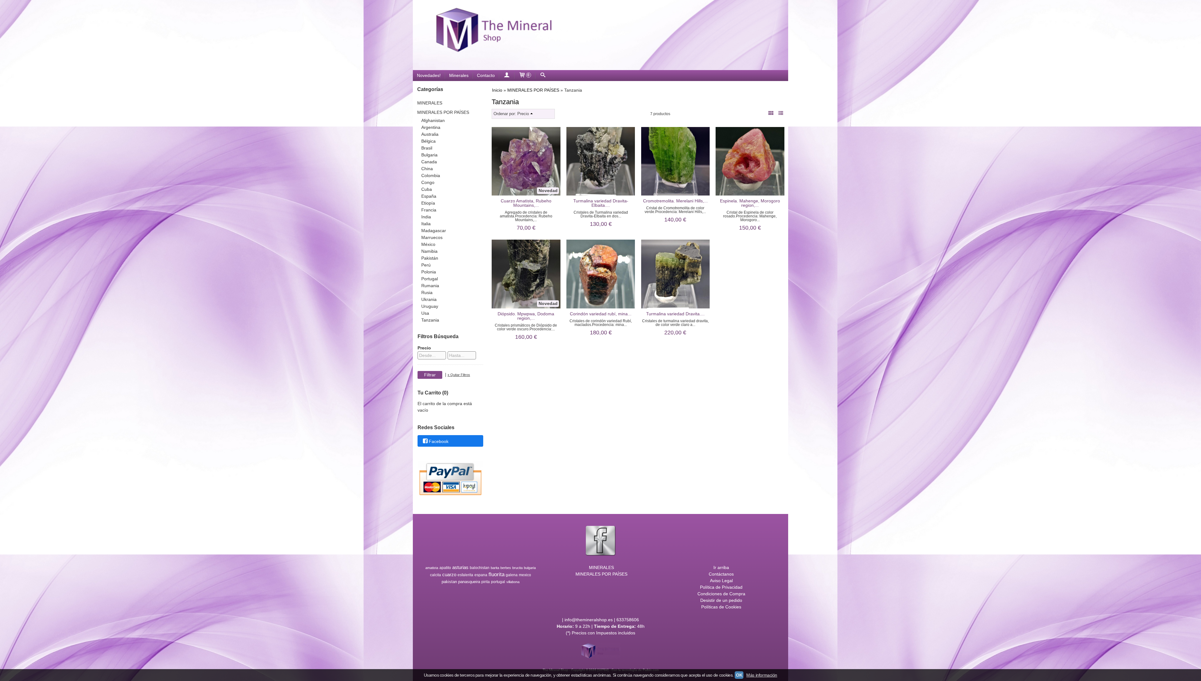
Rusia (427, 292)
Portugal (429, 278)
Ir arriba (721, 567)
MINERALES (429, 102)
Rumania (430, 285)
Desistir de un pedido (721, 600)
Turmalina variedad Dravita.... (675, 313)
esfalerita (465, 575)
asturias (460, 567)
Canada (429, 161)
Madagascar (433, 230)
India (426, 216)
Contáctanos (721, 574)
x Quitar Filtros (459, 375)
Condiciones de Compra (721, 593)
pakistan (449, 581)
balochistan (479, 568)
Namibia (429, 251)
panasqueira (469, 581)
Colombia (430, 175)
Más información (761, 675)
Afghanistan (433, 120)
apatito (445, 568)
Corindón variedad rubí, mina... (600, 313)
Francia (428, 209)
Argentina (430, 127)
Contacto (486, 75)
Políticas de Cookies (721, 606)
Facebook (438, 441)
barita (495, 568)
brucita (517, 568)
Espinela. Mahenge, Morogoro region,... (750, 203)
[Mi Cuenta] (507, 75)
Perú (426, 264)
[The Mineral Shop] (600, 35)
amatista (431, 568)
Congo (427, 182)
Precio (424, 347)
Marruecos (432, 237)
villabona (512, 582)
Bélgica (428, 141)
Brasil (426, 147)
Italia (426, 223)
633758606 (627, 619)
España (428, 196)
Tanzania (430, 320)
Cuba (426, 189)
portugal (498, 582)
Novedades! (429, 75)
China (427, 168)
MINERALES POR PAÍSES (443, 112)
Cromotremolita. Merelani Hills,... (675, 200)
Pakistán (429, 258)
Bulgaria (429, 154)
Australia (429, 134)
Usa (425, 313)
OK (739, 675)
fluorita (496, 574)
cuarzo (449, 574)
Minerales (459, 75)
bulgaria (530, 568)
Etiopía (428, 203)
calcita (435, 575)
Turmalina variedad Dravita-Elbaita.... (600, 203)
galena (512, 575)
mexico (525, 575)
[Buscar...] (543, 75)
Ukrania (429, 299)
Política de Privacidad (721, 587)
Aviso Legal (721, 580)
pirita (485, 582)
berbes (505, 568)
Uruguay (429, 306)
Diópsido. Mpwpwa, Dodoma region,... (526, 316)
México (428, 244)
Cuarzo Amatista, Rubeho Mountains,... (526, 203)
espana (480, 575)
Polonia (428, 271)
